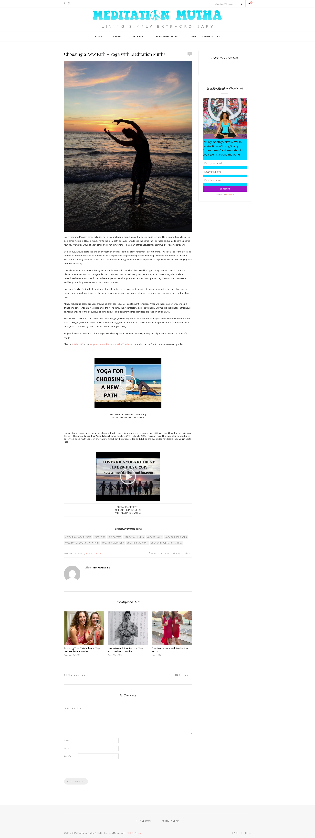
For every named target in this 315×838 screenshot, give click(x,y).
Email (66, 748)
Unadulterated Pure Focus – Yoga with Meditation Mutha (126, 650)
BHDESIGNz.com (134, 833)
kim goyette (115, 537)
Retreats (139, 36)
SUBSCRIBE (77, 344)
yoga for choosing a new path (82, 543)
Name (66, 740)
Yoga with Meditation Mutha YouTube (111, 344)
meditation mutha (134, 537)
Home (98, 36)
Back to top (240, 833)
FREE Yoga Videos (168, 36)
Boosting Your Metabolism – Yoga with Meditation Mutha (82, 650)
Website (67, 756)
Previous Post (76, 674)
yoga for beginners (176, 537)
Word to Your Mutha (205, 36)
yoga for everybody (113, 543)
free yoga (100, 537)
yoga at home (154, 537)
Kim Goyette (93, 553)
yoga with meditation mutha (166, 543)
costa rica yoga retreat (78, 537)
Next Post (183, 674)
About (117, 36)
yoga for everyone (137, 543)
